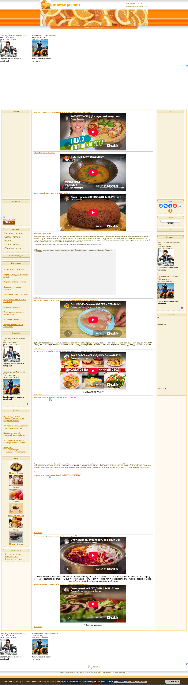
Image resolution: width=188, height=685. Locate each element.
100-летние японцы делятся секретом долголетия (15, 427)
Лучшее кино (11, 556)
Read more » (38, 297)
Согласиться (173, 681)
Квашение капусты (11, 307)
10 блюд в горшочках (12, 319)
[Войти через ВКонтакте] (166, 206)
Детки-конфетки (13, 554)
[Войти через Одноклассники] (170, 211)
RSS (146, 6)
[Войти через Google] (180, 206)
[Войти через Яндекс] (175, 206)
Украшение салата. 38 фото (15, 294)
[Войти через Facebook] (170, 206)
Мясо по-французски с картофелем (13, 313)
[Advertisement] (82, 89)
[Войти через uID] (161, 206)
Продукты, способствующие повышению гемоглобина (14, 450)
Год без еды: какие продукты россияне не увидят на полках (13, 418)
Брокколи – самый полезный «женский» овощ (15, 434)
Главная (86, 27)
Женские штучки (13, 559)
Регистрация (95, 27)
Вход (102, 27)
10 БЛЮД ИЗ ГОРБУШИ (13, 269)
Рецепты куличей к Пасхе (14, 282)
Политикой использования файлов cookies (130, 682)
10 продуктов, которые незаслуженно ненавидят (14, 441)
